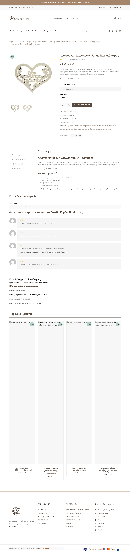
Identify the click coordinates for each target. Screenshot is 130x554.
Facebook (101, 520)
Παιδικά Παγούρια (17, 31)
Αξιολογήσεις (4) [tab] (17, 164)
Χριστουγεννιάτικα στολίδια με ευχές (88, 41)
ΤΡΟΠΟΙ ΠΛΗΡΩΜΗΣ (73, 520)
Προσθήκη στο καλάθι (82, 105)
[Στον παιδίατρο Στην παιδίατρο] (90, 89)
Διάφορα (85, 31)
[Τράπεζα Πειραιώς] (118, 549)
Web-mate (45, 548)
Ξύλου (25, 207)
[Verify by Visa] (85, 549)
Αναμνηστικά (60, 31)
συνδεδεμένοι (24, 283)
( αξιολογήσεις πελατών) (76, 59)
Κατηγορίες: (63, 126)
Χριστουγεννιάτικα (40, 41)
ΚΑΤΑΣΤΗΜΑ (20, 41)
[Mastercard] (108, 549)
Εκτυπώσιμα (73, 31)
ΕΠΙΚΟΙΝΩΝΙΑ (42, 513)
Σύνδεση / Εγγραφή (114, 7)
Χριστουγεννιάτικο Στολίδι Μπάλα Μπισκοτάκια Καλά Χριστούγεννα (51, 471)
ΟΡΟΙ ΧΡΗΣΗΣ (70, 527)
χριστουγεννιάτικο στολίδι (102, 129)
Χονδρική (102, 7)
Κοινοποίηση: (64, 135)
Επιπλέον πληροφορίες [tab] (20, 159)
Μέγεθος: (63, 122)
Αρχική (11, 41)
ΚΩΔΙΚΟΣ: (63, 115)
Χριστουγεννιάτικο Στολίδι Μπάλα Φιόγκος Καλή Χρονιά (108, 470)
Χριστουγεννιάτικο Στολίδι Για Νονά (79, 469)
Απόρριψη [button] (85, 2)
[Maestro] (104, 549)
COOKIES (69, 523)
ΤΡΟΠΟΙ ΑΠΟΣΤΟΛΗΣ (73, 516)
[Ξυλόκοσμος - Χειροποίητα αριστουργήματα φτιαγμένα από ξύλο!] (19, 18)
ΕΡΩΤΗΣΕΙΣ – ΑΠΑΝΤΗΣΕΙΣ (46, 516)
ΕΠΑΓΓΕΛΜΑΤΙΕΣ (43, 520)
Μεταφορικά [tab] (16, 168)
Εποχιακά (47, 31)
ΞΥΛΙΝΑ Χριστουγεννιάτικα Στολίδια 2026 (61, 41)
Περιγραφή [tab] (16, 155)
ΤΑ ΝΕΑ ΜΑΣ (42, 523)
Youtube (100, 530)
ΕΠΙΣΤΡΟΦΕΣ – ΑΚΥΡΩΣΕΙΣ (75, 513)
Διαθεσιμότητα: (64, 119)
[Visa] (113, 549)
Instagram (101, 523)
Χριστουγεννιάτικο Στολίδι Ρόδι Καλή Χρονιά (22, 469)
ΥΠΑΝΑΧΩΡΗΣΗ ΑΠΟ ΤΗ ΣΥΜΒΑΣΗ (77, 510)
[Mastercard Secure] (95, 549)
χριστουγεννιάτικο (87, 129)
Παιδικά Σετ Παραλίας (34, 31)
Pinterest (100, 527)
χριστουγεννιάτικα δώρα (73, 129)
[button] (54, 78)
